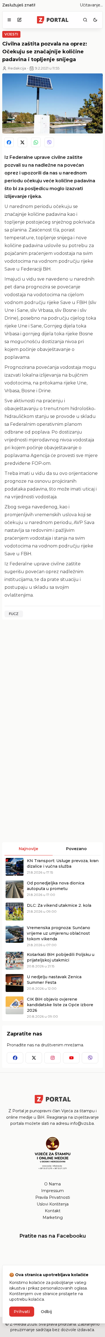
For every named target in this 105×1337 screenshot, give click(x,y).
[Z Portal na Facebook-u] (15, 1057)
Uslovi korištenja (53, 1204)
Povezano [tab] (76, 848)
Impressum (52, 1190)
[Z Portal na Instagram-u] (52, 1057)
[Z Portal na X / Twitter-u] (33, 1057)
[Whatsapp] (35, 142)
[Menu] (9, 19)
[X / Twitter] (22, 142)
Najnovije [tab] (28, 848)
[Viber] (49, 142)
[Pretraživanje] (85, 19)
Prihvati (22, 1311)
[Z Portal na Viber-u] (90, 1057)
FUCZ (13, 614)
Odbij (46, 1311)
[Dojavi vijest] (19, 20)
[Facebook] (8, 142)
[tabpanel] (52, 938)
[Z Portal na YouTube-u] (71, 1057)
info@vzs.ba (82, 1123)
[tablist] (52, 849)
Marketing (53, 1217)
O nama (52, 1184)
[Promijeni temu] (95, 20)
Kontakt (52, 1210)
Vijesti (11, 34)
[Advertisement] (52, 676)
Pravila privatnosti (52, 1197)
